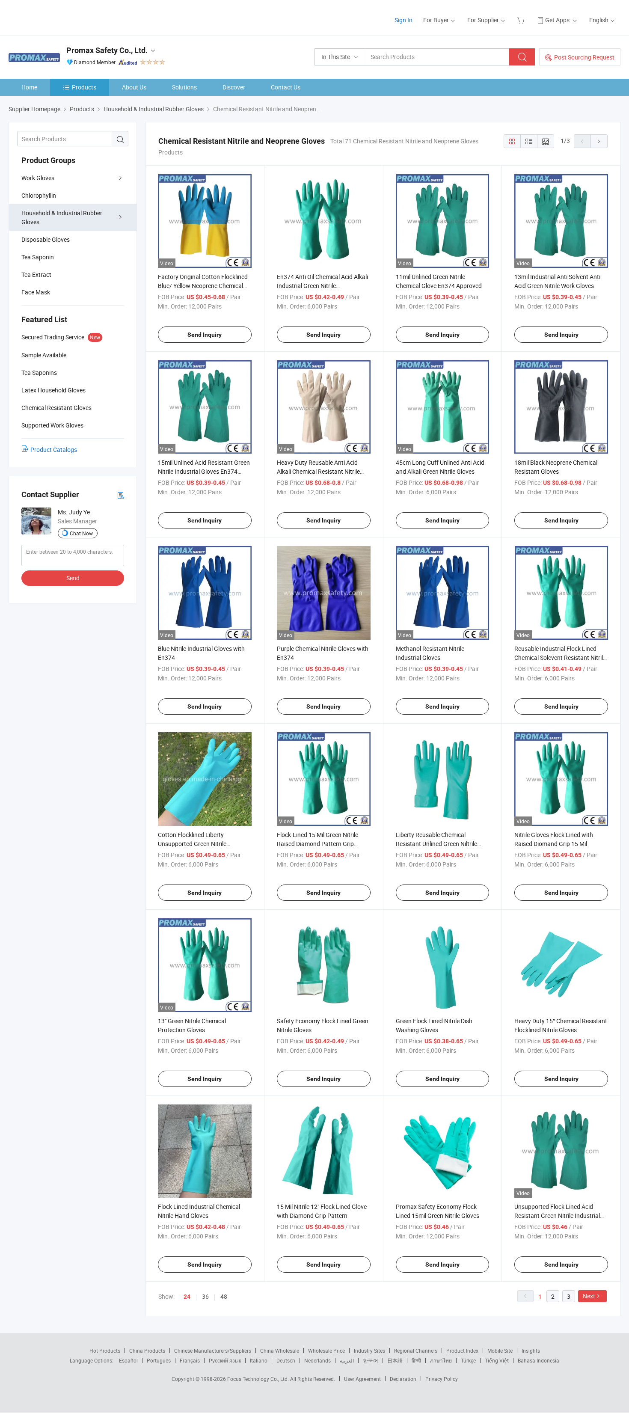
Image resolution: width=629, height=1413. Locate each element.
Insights (531, 1350)
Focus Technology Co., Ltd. (258, 1378)
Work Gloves (37, 178)
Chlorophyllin (38, 195)
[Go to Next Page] (599, 141)
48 (223, 1296)
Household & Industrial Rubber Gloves (61, 217)
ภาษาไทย (441, 1360)
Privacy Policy (441, 1378)
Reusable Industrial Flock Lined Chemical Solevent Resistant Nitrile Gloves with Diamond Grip (560, 657)
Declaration (403, 1378)
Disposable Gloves (45, 239)
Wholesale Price (326, 1350)
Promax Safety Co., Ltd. (107, 50)
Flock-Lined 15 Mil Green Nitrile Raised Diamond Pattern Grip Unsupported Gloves (317, 844)
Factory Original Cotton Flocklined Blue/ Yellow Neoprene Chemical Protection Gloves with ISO (203, 286)
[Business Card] (120, 495)
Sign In (403, 20)
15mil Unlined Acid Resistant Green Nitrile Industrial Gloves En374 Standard (204, 471)
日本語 (395, 1360)
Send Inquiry (204, 334)
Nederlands (317, 1360)
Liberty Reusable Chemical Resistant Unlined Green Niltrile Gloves (436, 844)
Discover (234, 87)
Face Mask (35, 292)
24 (187, 1296)
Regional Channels (415, 1350)
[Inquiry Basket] (521, 20)
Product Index (462, 1350)
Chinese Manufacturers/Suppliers (212, 1350)
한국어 (370, 1360)
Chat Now (81, 533)
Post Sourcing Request (584, 57)
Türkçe (468, 1360)
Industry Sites (369, 1350)
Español (128, 1360)
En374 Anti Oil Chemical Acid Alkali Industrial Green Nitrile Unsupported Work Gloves (322, 286)
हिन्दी (416, 1360)
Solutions (184, 87)
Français (190, 1360)
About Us (134, 87)
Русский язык (225, 1360)
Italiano (258, 1360)
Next (589, 1296)
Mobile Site (500, 1350)
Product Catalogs (53, 449)
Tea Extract (36, 274)
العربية (347, 1360)
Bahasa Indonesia (538, 1360)
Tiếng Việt (497, 1360)
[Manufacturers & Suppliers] (64, 17)
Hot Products (104, 1350)
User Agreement (362, 1378)
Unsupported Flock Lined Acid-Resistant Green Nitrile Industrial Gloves (557, 1215)
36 (205, 1296)
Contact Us (285, 87)
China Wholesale (279, 1350)
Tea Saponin (37, 257)
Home (29, 87)
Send (73, 578)
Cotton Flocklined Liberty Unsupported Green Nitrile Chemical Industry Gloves (192, 844)
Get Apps (557, 20)
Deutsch (285, 1360)
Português (159, 1360)
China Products (147, 1350)
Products (84, 87)
